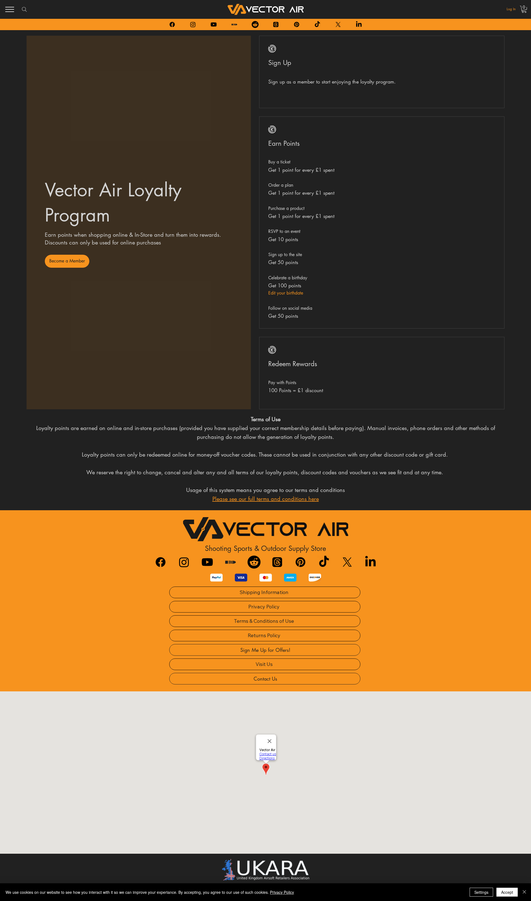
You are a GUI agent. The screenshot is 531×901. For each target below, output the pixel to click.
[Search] (24, 9)
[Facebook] (172, 24)
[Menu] (9, 9)
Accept (507, 892)
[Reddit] (255, 24)
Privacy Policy (282, 892)
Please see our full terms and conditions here (265, 498)
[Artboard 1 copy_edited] (234, 24)
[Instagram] (192, 24)
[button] (524, 9)
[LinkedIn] (358, 24)
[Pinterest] (296, 24)
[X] (338, 24)
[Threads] (275, 24)
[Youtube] (213, 24)
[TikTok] (317, 24)
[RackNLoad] (230, 562)
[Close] (524, 892)
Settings (481, 892)
